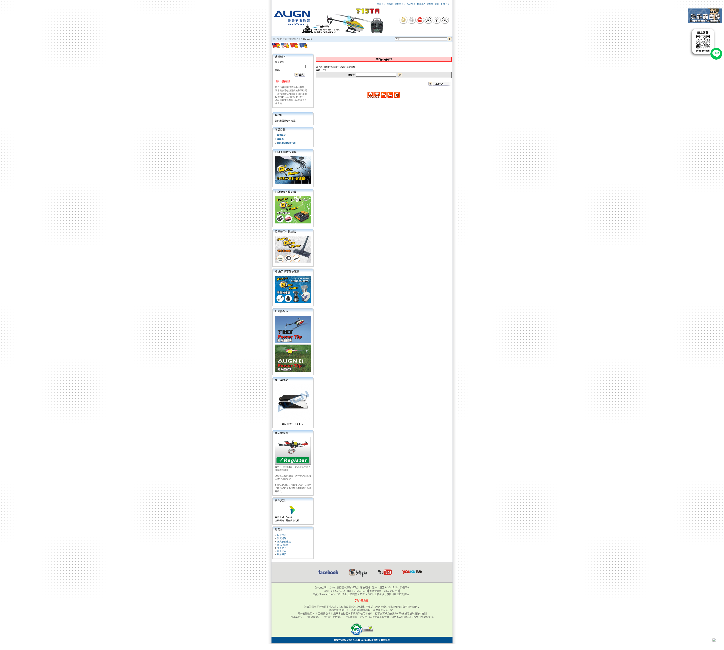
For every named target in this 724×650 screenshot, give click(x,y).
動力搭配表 (281, 311)
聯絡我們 (281, 554)
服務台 (279, 529)
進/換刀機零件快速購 (287, 271)
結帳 (437, 4)
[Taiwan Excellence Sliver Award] (411, 19)
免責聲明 (281, 548)
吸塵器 (280, 139)
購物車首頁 (400, 4)
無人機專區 (281, 432)
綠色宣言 (281, 551)
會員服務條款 (284, 541)
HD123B (307, 39)
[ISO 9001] (428, 19)
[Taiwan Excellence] (420, 19)
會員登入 (421, 4)
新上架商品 (281, 379)
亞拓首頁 (381, 4)
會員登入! (280, 56)
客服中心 (445, 4)
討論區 (390, 4)
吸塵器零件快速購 (285, 231)
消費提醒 (281, 538)
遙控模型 (281, 135)
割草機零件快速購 (285, 191)
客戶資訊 (280, 500)
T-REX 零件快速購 (286, 151)
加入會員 (411, 4)
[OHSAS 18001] (445, 19)
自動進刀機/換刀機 (286, 143)
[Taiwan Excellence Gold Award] (403, 19)
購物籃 (430, 4)
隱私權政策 (282, 544)
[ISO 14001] (436, 19)
